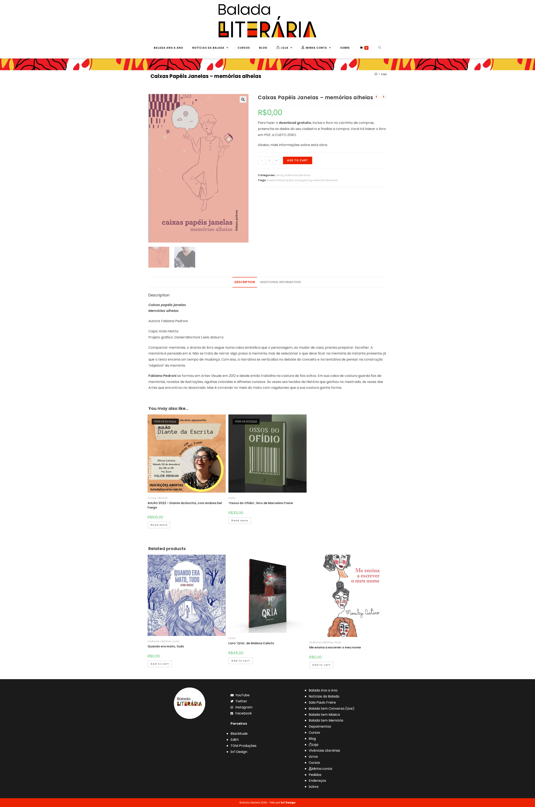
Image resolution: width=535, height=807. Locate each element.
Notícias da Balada (324, 696)
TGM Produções (243, 745)
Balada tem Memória (326, 720)
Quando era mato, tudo (166, 646)
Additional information (280, 282)
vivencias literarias (325, 180)
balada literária (277, 180)
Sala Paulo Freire (322, 702)
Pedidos (315, 774)
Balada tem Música (324, 714)
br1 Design (239, 751)
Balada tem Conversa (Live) (331, 708)
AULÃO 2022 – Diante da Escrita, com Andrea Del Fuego (185, 505)
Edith (235, 739)
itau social (296, 180)
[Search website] (380, 48)
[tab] (244, 282)
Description (244, 282)
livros (307, 180)
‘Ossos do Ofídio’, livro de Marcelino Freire (260, 503)
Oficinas (162, 498)
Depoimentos (320, 726)
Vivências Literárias (297, 175)
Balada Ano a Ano (323, 690)
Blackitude (239, 733)
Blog (312, 738)
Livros (279, 175)
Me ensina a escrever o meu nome (335, 647)
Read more (158, 525)
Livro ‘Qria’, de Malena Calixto (251, 643)
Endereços (317, 780)
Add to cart (297, 160)
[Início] (375, 74)
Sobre (313, 786)
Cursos (152, 498)
